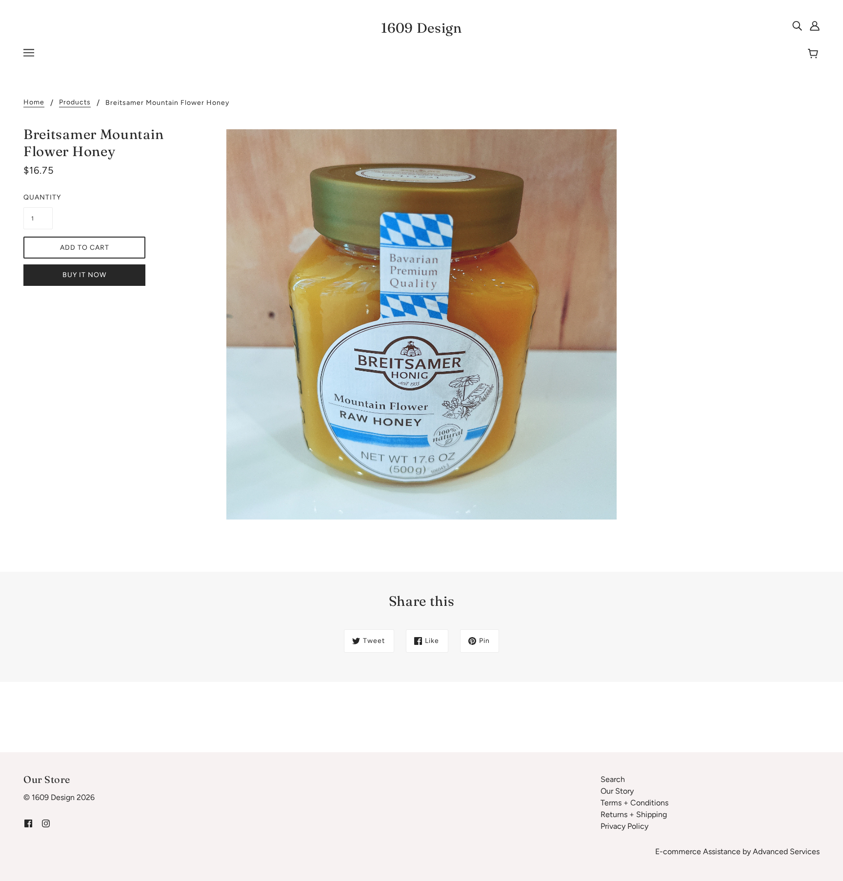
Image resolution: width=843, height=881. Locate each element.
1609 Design (421, 28)
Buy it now (84, 275)
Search (613, 779)
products (75, 102)
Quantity (38, 197)
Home (33, 102)
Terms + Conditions (634, 802)
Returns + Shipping (634, 814)
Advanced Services (786, 851)
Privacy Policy (624, 826)
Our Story (617, 791)
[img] (797, 25)
